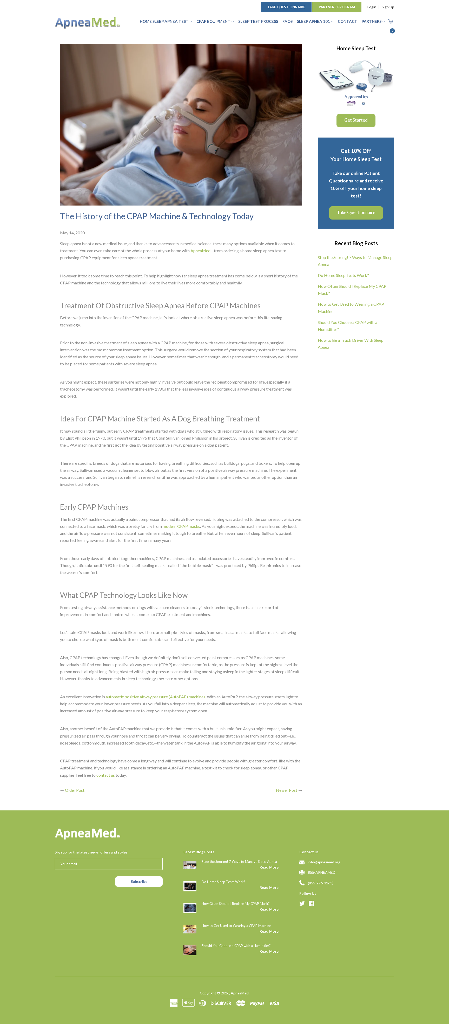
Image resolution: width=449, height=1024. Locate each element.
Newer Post (286, 790)
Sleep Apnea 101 (314, 21)
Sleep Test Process (258, 21)
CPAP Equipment (213, 21)
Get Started (356, 120)
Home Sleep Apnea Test (164, 21)
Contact (347, 21)
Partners (372, 21)
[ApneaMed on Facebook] (311, 904)
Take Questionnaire (286, 7)
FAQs (287, 21)
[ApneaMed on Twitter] (302, 904)
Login (371, 7)
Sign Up (388, 7)
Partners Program (337, 7)
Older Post (74, 790)
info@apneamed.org (324, 862)
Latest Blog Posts (198, 852)
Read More (269, 867)
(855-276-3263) (320, 883)
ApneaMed (240, 993)
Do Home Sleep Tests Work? (343, 275)
